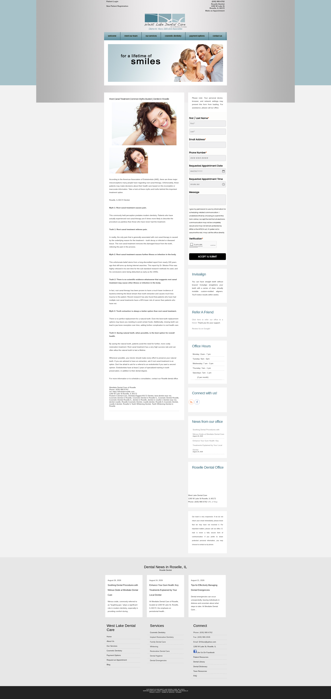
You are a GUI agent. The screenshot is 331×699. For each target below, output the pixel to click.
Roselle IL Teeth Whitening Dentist (137, 404)
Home (109, 637)
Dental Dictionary (200, 666)
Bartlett (152, 691)
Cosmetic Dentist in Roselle (120, 398)
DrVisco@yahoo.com (207, 642)
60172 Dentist (147, 396)
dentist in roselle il (155, 400)
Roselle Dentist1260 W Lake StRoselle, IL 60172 (217, 6)
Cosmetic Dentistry (173, 36)
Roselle (185, 691)
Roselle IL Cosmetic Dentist (167, 402)
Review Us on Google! (201, 329)
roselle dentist (149, 402)
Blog (108, 665)
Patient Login (112, 1)
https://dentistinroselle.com (123, 392)
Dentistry (132, 396)
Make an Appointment (215, 11)
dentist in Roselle (140, 400)
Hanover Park (173, 691)
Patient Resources (200, 657)
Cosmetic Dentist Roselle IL (120, 400)
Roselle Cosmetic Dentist (132, 402)
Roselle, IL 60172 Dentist (119, 200)
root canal (131, 219)
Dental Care (122, 396)
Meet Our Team (130, 36)
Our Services (151, 36)
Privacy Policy (154, 692)
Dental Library (199, 662)
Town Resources (200, 671)
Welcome (112, 36)
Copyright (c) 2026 (153, 689)
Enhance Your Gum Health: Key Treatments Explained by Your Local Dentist (207, 445)
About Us (110, 641)
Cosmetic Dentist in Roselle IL (145, 398)
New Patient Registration (117, 6)
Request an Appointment (117, 660)
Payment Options (197, 36)
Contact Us (217, 36)
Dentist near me (169, 400)
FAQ (195, 676)
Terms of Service (168, 692)
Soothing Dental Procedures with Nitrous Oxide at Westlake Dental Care (123, 590)
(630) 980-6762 (218, 1)
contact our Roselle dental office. (164, 378)
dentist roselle (115, 402)
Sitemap (179, 692)
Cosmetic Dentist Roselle (168, 398)
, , (204, 646)
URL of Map (212, 502)
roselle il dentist (115, 404)
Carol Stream (162, 691)
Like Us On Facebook (206, 652)
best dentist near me (163, 396)
